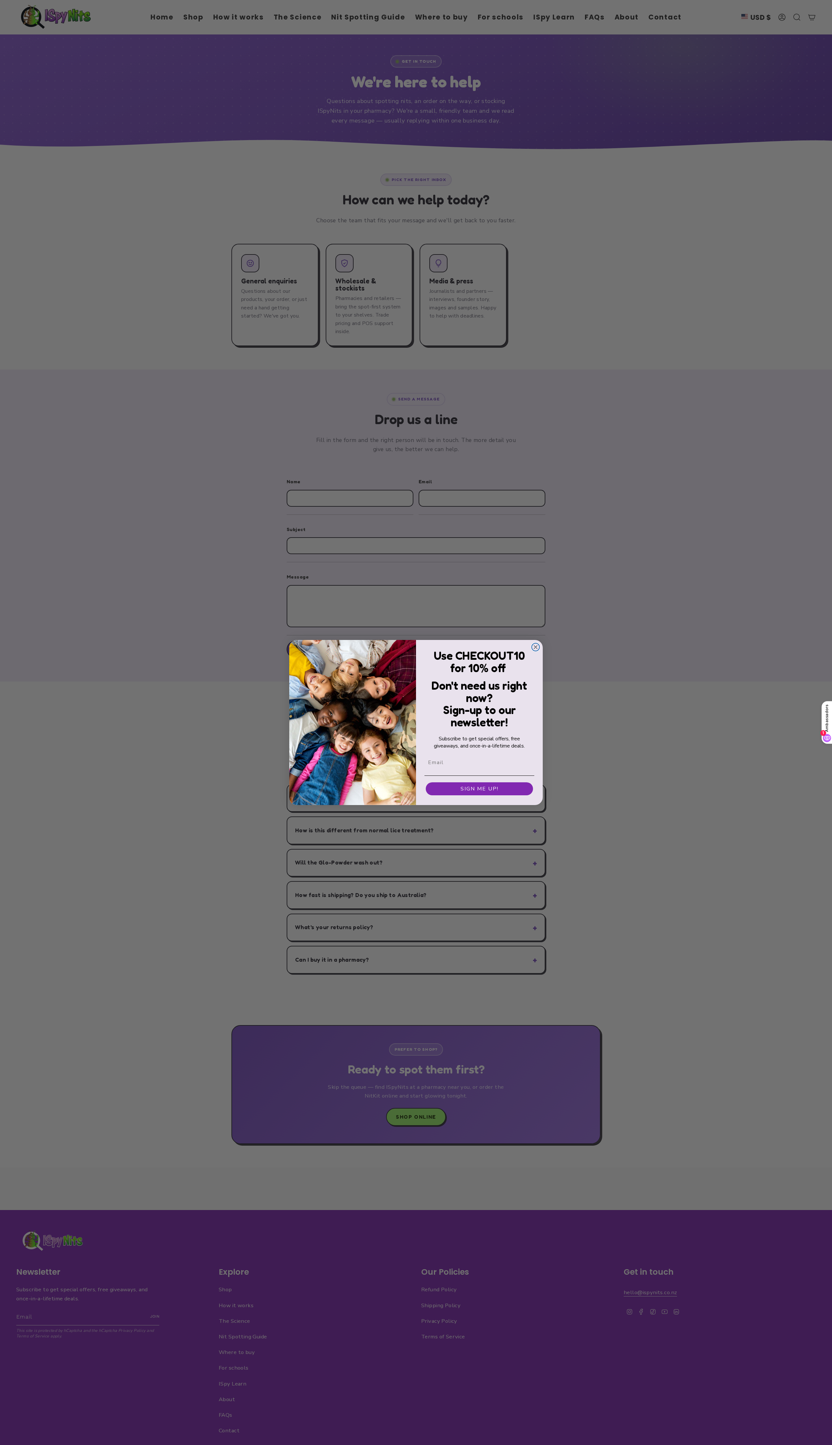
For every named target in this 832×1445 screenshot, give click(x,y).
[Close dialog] (536, 647)
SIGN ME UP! (480, 788)
